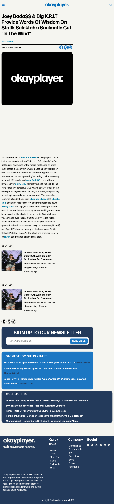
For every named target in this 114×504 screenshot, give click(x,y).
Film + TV (54, 457)
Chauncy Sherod (39, 199)
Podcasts (54, 464)
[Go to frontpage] (57, 5)
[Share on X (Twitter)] (66, 47)
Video (52, 460)
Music (52, 453)
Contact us (75, 445)
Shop (52, 467)
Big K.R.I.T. (20, 184)
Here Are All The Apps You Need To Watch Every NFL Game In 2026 (47, 362)
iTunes (7, 237)
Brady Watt (8, 206)
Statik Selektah (29, 157)
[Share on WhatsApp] (70, 47)
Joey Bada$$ (33, 180)
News (52, 450)
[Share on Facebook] (61, 47)
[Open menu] (3, 5)
